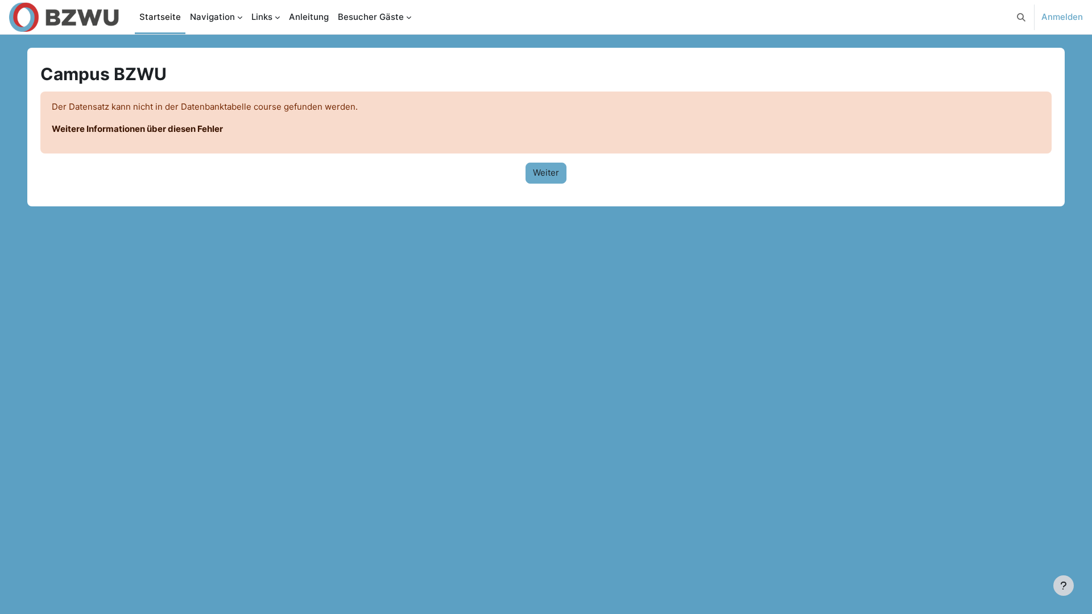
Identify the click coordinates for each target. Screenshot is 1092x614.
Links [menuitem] (261, 16)
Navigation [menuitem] (212, 16)
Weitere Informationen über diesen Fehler (137, 128)
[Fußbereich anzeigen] (1063, 585)
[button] (1021, 17)
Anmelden (1062, 16)
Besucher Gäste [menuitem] (371, 16)
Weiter (546, 172)
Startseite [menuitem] (160, 16)
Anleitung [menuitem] (309, 16)
